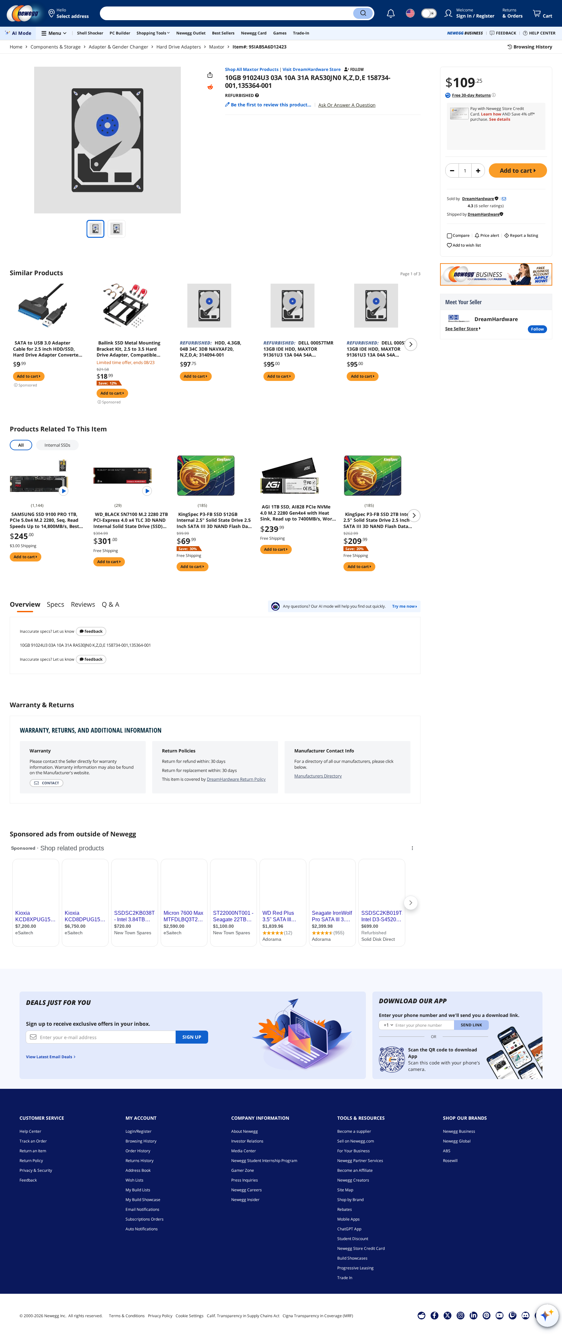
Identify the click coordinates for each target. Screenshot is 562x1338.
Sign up (191, 1037)
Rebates (344, 1209)
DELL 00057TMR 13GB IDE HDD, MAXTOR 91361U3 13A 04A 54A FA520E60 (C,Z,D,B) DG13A (298, 349)
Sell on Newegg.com (355, 1141)
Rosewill (450, 1160)
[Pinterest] (486, 1315)
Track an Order (33, 1141)
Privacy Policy (160, 1315)
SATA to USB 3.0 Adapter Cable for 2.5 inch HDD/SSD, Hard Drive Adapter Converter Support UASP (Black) (46, 349)
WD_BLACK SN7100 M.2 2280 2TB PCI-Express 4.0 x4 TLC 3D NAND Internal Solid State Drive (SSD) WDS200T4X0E (130, 520)
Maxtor (216, 47)
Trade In (344, 1277)
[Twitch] (512, 1315)
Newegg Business (459, 1131)
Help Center (30, 1131)
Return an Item (33, 1151)
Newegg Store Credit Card (361, 1248)
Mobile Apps (348, 1219)
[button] (69, 13)
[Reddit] (210, 87)
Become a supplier (354, 1131)
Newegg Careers (246, 1190)
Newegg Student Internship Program (264, 1160)
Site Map (345, 1190)
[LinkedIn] (473, 1315)
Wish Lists (134, 1180)
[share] (210, 75)
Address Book (138, 1170)
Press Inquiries (244, 1180)
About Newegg (244, 1131)
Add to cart (517, 170)
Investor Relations (247, 1141)
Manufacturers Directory (318, 776)
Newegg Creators (353, 1180)
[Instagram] (460, 1315)
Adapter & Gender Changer (118, 47)
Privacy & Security (36, 1170)
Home (16, 47)
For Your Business (353, 1151)
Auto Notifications (142, 1229)
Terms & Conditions (127, 1315)
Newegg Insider (245, 1199)
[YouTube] (499, 1315)
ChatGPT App (349, 1229)
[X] (447, 1315)
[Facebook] (434, 1315)
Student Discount (352, 1238)
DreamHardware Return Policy (236, 779)
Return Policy (31, 1160)
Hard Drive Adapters (178, 47)
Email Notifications (142, 1209)
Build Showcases (352, 1258)
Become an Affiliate (355, 1170)
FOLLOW (537, 329)
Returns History (140, 1160)
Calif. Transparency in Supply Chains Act (243, 1315)
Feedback (93, 631)
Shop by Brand (350, 1199)
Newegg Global (457, 1141)
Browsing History (141, 1141)
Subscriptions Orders (145, 1219)
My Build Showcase (143, 1199)
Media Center (243, 1151)
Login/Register (139, 1131)
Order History (138, 1151)
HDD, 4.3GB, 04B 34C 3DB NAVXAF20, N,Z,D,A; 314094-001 (210, 349)
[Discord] (525, 1315)
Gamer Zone (242, 1170)
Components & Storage (56, 47)
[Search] (363, 13)
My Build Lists (138, 1190)
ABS (446, 1151)
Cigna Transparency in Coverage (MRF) (318, 1315)
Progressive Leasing (355, 1268)
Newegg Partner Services (360, 1160)
